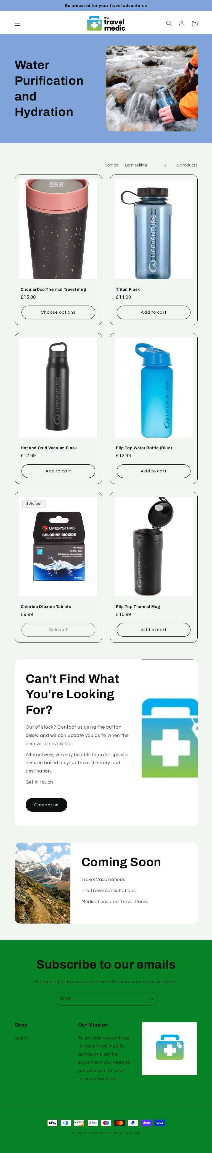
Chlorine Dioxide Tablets (46, 606)
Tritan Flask (128, 289)
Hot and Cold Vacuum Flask (49, 448)
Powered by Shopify (125, 1133)
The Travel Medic (97, 1133)
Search (22, 1038)
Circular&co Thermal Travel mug (53, 289)
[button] (17, 23)
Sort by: (112, 165)
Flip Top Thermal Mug (138, 606)
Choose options (58, 312)
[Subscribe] (151, 999)
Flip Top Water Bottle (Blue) (144, 448)
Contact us (46, 805)
